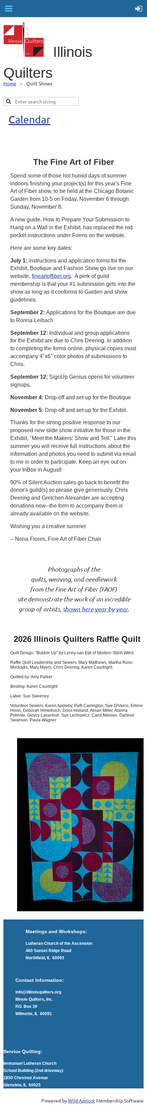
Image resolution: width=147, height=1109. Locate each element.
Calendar (30, 119)
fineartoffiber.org (51, 276)
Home (9, 83)
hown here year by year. (97, 609)
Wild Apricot (81, 1100)
